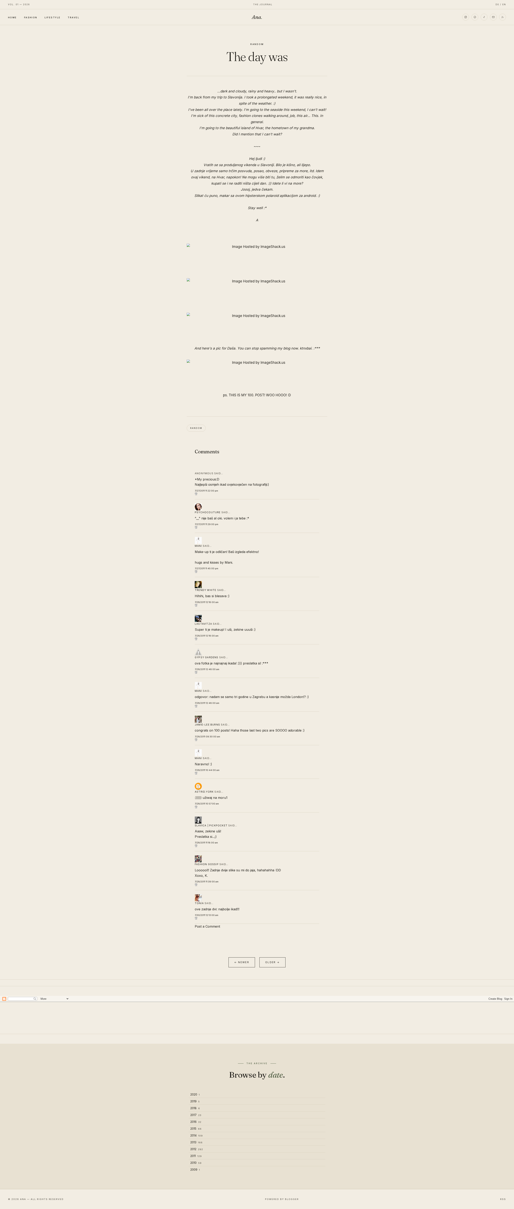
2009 (195, 1169)
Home (12, 17)
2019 (195, 1101)
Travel (73, 17)
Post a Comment (207, 926)
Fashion (30, 17)
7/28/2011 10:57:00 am (207, 803)
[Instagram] (465, 17)
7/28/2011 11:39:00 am (206, 881)
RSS (503, 1199)
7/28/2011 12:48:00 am (207, 669)
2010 (196, 1162)
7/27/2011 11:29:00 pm (206, 524)
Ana (257, 17)
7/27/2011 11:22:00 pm (206, 490)
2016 (195, 1121)
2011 (196, 1156)
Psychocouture (208, 512)
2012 (196, 1149)
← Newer (241, 962)
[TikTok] (484, 17)
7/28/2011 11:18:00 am (206, 842)
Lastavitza (203, 623)
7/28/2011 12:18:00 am (206, 602)
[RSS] (502, 17)
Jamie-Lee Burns (207, 724)
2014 (196, 1135)
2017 (195, 1115)
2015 (196, 1128)
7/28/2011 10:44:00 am (207, 770)
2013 (196, 1142)
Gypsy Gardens (206, 657)
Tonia (199, 903)
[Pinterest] (474, 17)
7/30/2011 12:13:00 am (206, 915)
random (257, 44)
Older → (272, 962)
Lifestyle (53, 17)
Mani (198, 545)
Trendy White (205, 590)
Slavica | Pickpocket (211, 825)
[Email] (493, 17)
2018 (195, 1108)
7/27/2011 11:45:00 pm (206, 568)
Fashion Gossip (207, 864)
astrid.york (204, 791)
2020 (195, 1094)
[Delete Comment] (257, 494)
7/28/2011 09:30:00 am (207, 736)
